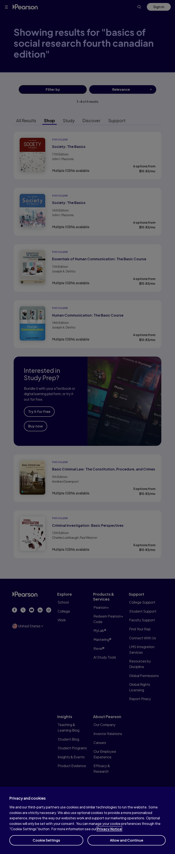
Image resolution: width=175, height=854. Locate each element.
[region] (87, 820)
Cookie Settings (46, 840)
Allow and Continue (126, 840)
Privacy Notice (109, 829)
